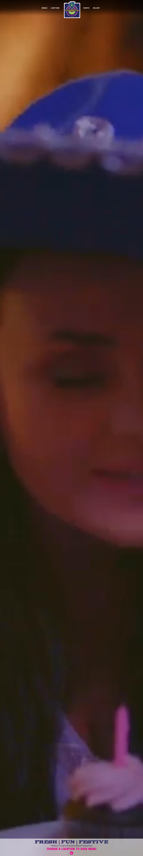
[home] (72, 9)
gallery (96, 8)
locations (55, 8)
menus (44, 8)
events (86, 8)
